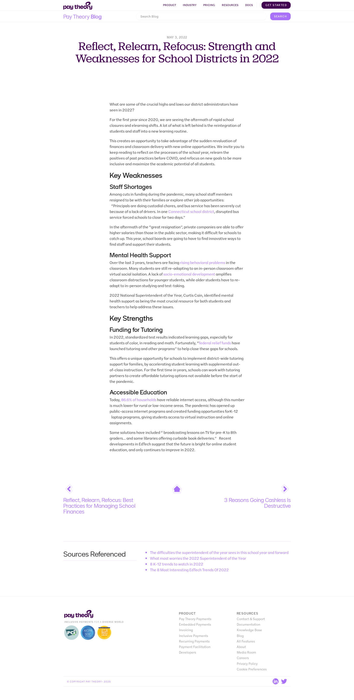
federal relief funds (215, 343)
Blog (240, 635)
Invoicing (186, 630)
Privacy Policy (247, 663)
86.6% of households (138, 399)
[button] (169, 5)
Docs (249, 5)
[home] (77, 6)
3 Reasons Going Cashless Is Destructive (257, 502)
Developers (187, 652)
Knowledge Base (249, 630)
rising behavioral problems (202, 262)
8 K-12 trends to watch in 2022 (176, 564)
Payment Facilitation (194, 646)
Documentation (248, 624)
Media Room (246, 652)
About (241, 646)
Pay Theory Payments (195, 618)
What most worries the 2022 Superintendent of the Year (198, 558)
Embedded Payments (195, 624)
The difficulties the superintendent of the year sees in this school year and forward (219, 552)
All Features (246, 641)
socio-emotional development (189, 274)
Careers (243, 657)
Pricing (209, 5)
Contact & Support (251, 618)
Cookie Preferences (252, 669)
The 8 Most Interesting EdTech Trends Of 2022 (189, 569)
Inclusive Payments (193, 635)
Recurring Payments (194, 641)
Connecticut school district (191, 211)
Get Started (276, 5)
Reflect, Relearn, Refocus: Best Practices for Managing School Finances (99, 505)
